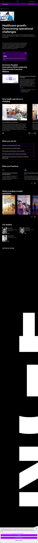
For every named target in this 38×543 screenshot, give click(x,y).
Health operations (5, 4)
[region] (19, 535)
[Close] (36, 529)
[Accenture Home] (18, 1)
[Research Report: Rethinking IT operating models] (23, 205)
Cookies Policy (14, 533)
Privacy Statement (20, 533)
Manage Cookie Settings (19, 540)
